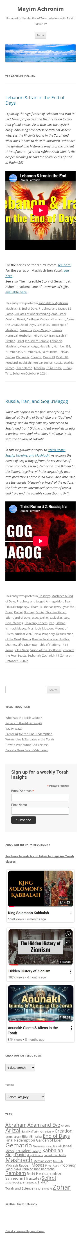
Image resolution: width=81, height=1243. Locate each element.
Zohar (16, 373)
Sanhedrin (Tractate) (23, 1178)
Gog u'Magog (42, 330)
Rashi (31, 1173)
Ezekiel (43, 618)
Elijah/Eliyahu (31, 1136)
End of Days (27, 325)
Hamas (57, 330)
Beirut (21, 319)
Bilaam (33, 607)
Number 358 (13, 352)
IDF (45, 335)
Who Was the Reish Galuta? (23, 718)
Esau (35, 618)
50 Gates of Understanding (32, 314)
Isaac (49, 1146)
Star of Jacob (24, 368)
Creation (63, 1131)
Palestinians (49, 352)
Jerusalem (23, 1150)
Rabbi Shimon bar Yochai (35, 363)
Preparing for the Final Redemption (28, 734)
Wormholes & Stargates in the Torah (29, 739)
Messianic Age (29, 346)
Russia (58, 363)
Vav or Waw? (13, 728)
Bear (68, 601)
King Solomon (35, 1155)
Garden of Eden (49, 1140)
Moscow (47, 628)
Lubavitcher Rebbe (55, 1155)
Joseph (36, 1151)
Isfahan (10, 341)
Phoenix (36, 357)
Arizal (12, 1130)
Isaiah (57, 1146)
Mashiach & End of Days (21, 308)
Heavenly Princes (36, 623)
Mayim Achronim (40, 8)
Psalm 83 (62, 357)
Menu (40, 35)
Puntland (11, 363)
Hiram (38, 335)
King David (15, 1154)
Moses (38, 1165)
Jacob (9, 1151)
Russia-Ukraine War (45, 639)
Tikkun (43, 1182)
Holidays (44, 596)
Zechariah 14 (50, 655)
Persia (37, 634)
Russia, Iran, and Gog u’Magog (36, 401)
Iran (52, 335)
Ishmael (10, 628)
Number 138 (62, 346)
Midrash (58, 1161)
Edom (9, 618)
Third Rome (54, 368)
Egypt (17, 1137)
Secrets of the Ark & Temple (23, 723)
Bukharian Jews (50, 607)
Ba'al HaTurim (30, 1131)
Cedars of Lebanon (52, 319)
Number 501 (31, 352)
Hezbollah (25, 335)
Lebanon (56, 341)
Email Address (22, 791)
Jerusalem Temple (37, 341)
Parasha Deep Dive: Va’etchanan (26, 750)
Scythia (68, 363)
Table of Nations (49, 645)
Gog (66, 618)
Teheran (39, 368)
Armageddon (54, 601)
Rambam (15, 1172)
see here (64, 265)
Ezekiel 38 (42, 325)
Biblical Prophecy (16, 607)
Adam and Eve (43, 1124)
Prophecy (45, 308)
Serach (9, 368)
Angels (65, 1126)
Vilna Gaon (22, 650)
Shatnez (10, 645)
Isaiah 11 (62, 335)
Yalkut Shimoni (43, 1188)
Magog (22, 628)
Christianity (47, 1131)
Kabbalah (52, 1150)
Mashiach (11, 346)
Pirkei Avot (51, 1165)
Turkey (67, 368)
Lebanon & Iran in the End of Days (35, 100)
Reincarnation (49, 1173)
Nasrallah (46, 346)
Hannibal (11, 335)
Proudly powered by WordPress (25, 1231)
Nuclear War (23, 634)
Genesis (39, 1146)
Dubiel (40, 612)
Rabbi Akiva (13, 1169)
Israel (20, 341)
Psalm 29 (49, 357)
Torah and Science (19, 1188)
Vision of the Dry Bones (45, 650)
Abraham (16, 1124)
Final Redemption (20, 1140)
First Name (19, 804)
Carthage (33, 319)
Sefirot (49, 1178)
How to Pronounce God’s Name (26, 745)
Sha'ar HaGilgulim (15, 1182)
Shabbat (32, 1182)
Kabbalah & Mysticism (53, 303)
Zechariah (34, 655)
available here (16, 292)
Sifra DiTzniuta (27, 645)
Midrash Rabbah (18, 1165)
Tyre (8, 373)
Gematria (26, 330)
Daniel (18, 612)
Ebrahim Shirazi (55, 612)
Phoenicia (22, 357)
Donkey (29, 612)
